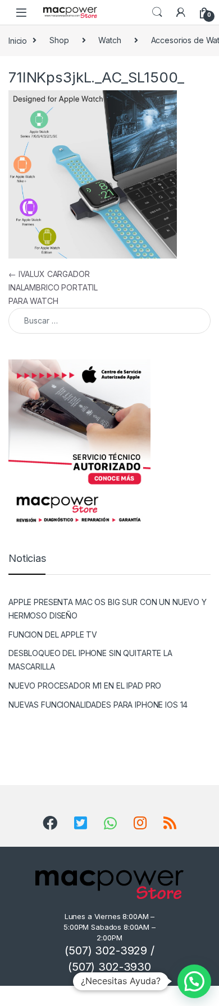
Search (157, 12)
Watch (109, 40)
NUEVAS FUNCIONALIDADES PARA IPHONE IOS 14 (98, 704)
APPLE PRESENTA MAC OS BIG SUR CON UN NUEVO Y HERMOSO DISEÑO (107, 608)
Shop (59, 40)
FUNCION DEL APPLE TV (52, 634)
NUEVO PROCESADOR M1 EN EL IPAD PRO (84, 685)
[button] (194, 981)
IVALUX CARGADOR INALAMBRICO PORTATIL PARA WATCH (53, 287)
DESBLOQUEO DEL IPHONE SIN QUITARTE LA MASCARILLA (90, 659)
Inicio (17, 40)
